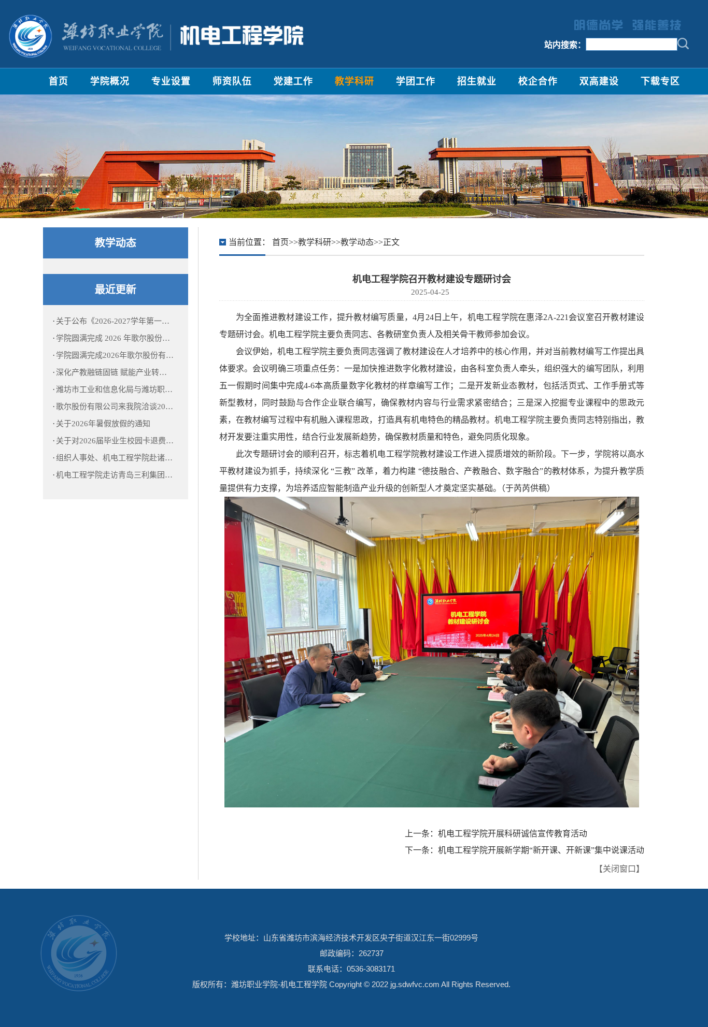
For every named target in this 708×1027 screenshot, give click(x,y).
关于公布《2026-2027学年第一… (112, 321)
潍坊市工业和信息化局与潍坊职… (114, 389)
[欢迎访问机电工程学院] (155, 36)
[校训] (622, 24)
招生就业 (477, 81)
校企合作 (538, 81)
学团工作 (415, 81)
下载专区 (660, 81)
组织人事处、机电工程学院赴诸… (114, 458)
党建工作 (293, 81)
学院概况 (110, 81)
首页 (58, 81)
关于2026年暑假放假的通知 (103, 424)
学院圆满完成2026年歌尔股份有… (115, 355)
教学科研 (354, 81)
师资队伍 (232, 81)
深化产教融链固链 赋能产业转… (111, 372)
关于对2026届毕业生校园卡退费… (115, 441)
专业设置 (171, 81)
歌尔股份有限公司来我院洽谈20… (114, 406)
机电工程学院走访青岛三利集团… (114, 475)
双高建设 (599, 81)
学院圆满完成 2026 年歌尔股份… (113, 338)
